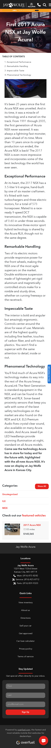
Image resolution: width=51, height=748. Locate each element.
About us (25, 610)
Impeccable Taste (15, 71)
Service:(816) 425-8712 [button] (27, 580)
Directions (26, 618)
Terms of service (26, 657)
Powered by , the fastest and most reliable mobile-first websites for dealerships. (25, 733)
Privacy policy (25, 649)
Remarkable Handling (17, 66)
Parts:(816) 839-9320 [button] (27, 583)
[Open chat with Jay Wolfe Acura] (43, 740)
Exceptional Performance (19, 62)
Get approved (25, 634)
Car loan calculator (25, 641)
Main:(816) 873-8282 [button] (27, 576)
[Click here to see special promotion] (25, 10)
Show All (42, 486)
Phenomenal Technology (19, 75)
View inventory (26, 603)
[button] (39, 5)
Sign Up (25, 712)
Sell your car (25, 626)
